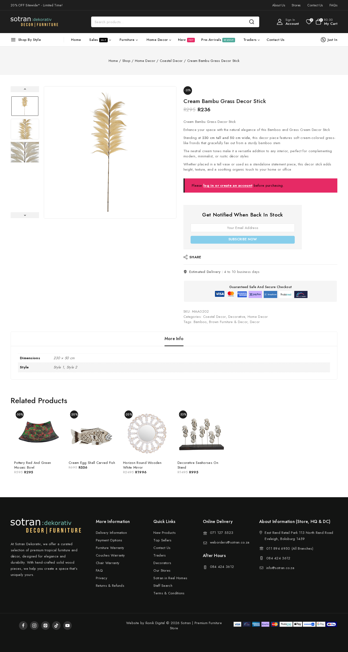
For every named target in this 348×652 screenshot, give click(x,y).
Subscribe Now (242, 239)
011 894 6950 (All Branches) (289, 548)
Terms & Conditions (168, 593)
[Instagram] (34, 625)
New (185, 39)
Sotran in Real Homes (170, 578)
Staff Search (162, 585)
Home (76, 39)
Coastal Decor (214, 316)
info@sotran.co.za (280, 567)
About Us (278, 5)
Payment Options (109, 540)
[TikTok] (56, 625)
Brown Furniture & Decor (228, 321)
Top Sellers (162, 540)
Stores (296, 5)
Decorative (236, 316)
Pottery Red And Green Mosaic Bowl (32, 465)
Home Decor (258, 316)
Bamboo (200, 321)
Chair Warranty (107, 563)
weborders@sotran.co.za (230, 542)
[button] (25, 106)
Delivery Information (111, 532)
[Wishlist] (308, 22)
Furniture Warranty (110, 547)
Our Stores (161, 570)
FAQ (99, 570)
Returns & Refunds (110, 585)
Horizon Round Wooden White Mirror (142, 465)
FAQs (333, 5)
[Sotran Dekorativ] (34, 22)
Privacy (101, 578)
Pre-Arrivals (217, 39)
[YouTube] (67, 625)
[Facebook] (23, 625)
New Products (164, 532)
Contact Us (315, 5)
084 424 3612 (222, 566)
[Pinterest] (45, 625)
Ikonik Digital (154, 623)
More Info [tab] (174, 339)
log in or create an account (227, 185)
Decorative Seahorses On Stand (198, 465)
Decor (255, 321)
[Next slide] (25, 215)
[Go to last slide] (25, 89)
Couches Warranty (110, 555)
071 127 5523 (221, 532)
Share (195, 257)
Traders (159, 555)
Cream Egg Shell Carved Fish (92, 462)
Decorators (162, 563)
